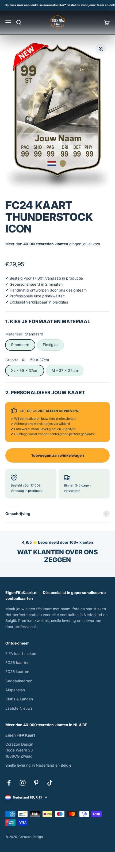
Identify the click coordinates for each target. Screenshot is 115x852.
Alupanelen (15, 690)
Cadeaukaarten (18, 681)
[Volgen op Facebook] (9, 782)
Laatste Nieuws (18, 708)
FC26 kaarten (17, 662)
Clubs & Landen (19, 699)
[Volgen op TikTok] (49, 782)
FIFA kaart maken (20, 653)
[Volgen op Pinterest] (36, 782)
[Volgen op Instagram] (22, 782)
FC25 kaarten (17, 671)
